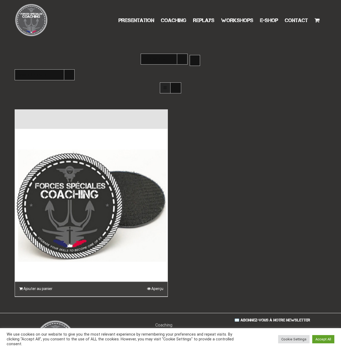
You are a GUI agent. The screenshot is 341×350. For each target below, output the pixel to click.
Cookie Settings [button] (293, 339)
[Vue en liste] (175, 88)
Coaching (163, 325)
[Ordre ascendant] (195, 60)
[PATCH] (91, 179)
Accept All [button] (323, 339)
